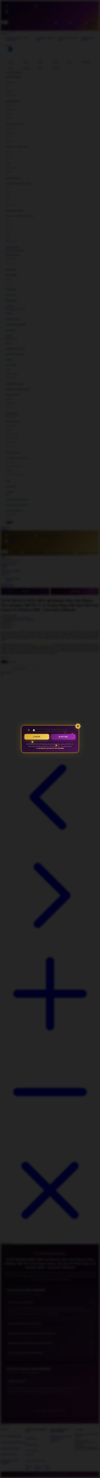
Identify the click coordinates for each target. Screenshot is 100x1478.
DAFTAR (63, 737)
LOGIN (36, 737)
